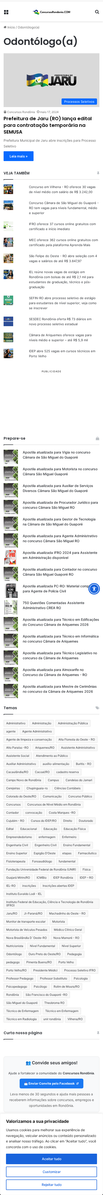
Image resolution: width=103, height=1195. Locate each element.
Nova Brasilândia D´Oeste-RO (26, 938)
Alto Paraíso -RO (17, 747)
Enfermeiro (69, 837)
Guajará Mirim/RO (18, 877)
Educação (50, 829)
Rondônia (12, 994)
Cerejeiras (13, 788)
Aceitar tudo (51, 1159)
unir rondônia (52, 1019)
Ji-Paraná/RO (33, 913)
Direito (67, 820)
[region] (51, 1154)
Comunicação (52, 796)
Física (87, 869)
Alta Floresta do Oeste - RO (76, 739)
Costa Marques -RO (62, 812)
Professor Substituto (53, 978)
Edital (10, 829)
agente (11, 731)
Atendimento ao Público (52, 755)
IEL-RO (11, 885)
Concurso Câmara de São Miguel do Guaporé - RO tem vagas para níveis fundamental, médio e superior (64, 208)
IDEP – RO (86, 877)
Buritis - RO (83, 764)
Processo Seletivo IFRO (80, 970)
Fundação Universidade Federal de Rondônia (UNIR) (41, 869)
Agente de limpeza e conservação (29, 739)
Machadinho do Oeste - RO (67, 913)
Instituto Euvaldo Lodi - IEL (24, 894)
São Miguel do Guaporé (22, 1003)
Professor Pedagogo (19, 978)
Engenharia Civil (17, 845)
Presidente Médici (45, 970)
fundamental (67, 861)
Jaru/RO (11, 913)
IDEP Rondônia (63, 877)
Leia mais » (19, 156)
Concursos (13, 804)
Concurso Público (80, 796)
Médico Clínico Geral (68, 929)
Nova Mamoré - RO (66, 938)
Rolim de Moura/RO (67, 986)
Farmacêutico (87, 853)
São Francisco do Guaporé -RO (46, 994)
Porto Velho (66, 962)
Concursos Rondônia (21, 112)
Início (10, 27)
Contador (12, 812)
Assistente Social (17, 755)
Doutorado (86, 820)
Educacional (28, 829)
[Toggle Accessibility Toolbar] (94, 589)
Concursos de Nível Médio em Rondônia (54, 804)
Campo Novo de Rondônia (23, 780)
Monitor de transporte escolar (26, 921)
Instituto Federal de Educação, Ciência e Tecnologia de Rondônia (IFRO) (49, 903)
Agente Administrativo (37, 731)
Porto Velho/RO (16, 970)
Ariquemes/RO (44, 747)
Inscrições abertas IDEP (58, 885)
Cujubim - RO (15, 820)
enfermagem (47, 837)
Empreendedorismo (19, 837)
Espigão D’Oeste (45, 853)
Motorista (58, 921)
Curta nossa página (23, 1032)
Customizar (52, 1172)
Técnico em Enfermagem (61, 1011)
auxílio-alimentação (56, 764)
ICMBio (41, 877)
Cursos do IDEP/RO (44, 820)
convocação (33, 812)
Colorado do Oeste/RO (21, 796)
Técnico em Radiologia (21, 1019)
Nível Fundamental (42, 946)
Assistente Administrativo (78, 747)
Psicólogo (40, 986)
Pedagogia (74, 954)
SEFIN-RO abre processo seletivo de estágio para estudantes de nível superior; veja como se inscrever (63, 303)
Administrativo (15, 723)
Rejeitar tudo (52, 1185)
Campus (53, 780)
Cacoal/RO (42, 772)
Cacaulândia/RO (17, 772)
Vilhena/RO (75, 1019)
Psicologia (81, 978)
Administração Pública (73, 723)
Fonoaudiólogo (42, 861)
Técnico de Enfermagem (22, 1011)
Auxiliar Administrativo (21, 764)
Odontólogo (14, 954)
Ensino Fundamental (76, 845)
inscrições (29, 885)
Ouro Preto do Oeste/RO (45, 954)
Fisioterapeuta (15, 861)
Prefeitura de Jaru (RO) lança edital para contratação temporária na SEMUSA (48, 125)
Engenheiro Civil (46, 845)
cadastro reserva (67, 772)
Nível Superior (71, 946)
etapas (66, 853)
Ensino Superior (16, 853)
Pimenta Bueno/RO (39, 962)
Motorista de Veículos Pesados (26, 929)
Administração (41, 723)
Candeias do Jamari (79, 780)
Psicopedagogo (16, 986)
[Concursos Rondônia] (51, 11)
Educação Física (75, 829)
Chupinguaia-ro (37, 788)
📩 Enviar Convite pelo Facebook (49, 1083)
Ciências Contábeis (67, 788)
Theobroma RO (54, 1003)
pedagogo (13, 962)
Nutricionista (14, 946)
